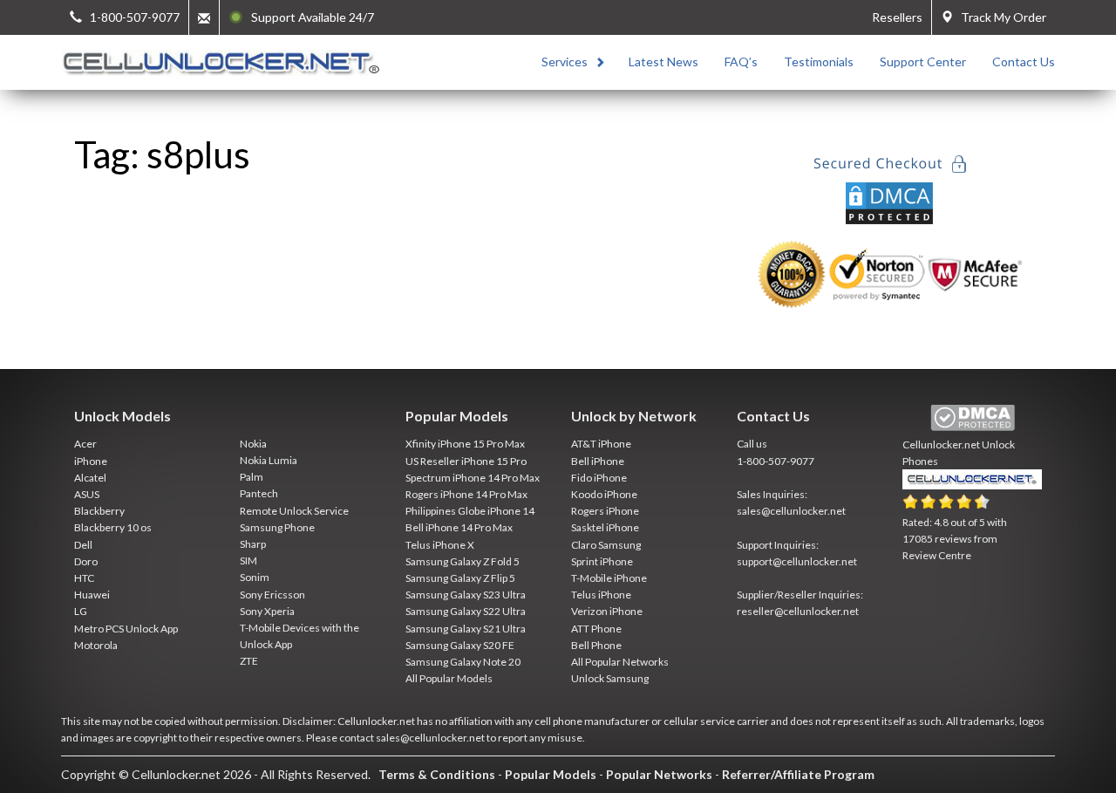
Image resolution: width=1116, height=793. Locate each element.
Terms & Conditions (436, 774)
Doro (86, 561)
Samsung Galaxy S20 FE (459, 645)
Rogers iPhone (605, 510)
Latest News (663, 61)
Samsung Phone (277, 527)
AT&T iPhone (601, 443)
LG (80, 611)
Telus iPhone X (439, 544)
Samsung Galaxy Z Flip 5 (460, 577)
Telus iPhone (601, 594)
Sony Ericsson (272, 594)
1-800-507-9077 (775, 461)
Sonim (254, 577)
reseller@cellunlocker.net (798, 611)
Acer (85, 443)
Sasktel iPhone (605, 527)
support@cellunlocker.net (797, 561)
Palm (251, 476)
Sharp (253, 543)
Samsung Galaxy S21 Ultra (465, 628)
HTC (84, 577)
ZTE (249, 660)
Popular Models (550, 774)
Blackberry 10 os (113, 527)
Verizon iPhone (607, 611)
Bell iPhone (597, 461)
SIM (248, 560)
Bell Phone (596, 645)
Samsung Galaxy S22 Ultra (465, 611)
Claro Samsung (606, 544)
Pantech (259, 493)
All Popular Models (449, 678)
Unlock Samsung (610, 678)
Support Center (923, 61)
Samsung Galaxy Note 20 (463, 661)
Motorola (96, 645)
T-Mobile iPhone (609, 577)
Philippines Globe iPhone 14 (469, 510)
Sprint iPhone (602, 561)
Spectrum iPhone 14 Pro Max (472, 477)
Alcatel (90, 477)
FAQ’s (741, 61)
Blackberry (99, 510)
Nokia (253, 443)
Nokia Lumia (268, 460)
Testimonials (819, 61)
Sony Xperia (267, 611)
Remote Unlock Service (294, 510)
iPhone (90, 461)
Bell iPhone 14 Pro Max (459, 527)
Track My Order (999, 17)
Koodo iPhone (604, 494)
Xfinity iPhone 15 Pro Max (465, 443)
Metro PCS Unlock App (126, 628)
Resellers (897, 17)
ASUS (86, 494)
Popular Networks (659, 774)
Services (564, 61)
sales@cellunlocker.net (791, 510)
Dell (83, 544)
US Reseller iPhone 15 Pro (466, 461)
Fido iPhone (599, 477)
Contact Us (1023, 61)
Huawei (92, 594)
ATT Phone (596, 628)
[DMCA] (889, 201)
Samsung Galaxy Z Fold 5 (462, 561)
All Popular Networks (620, 661)
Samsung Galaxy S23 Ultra (465, 594)
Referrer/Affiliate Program (798, 774)
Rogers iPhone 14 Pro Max (466, 494)
